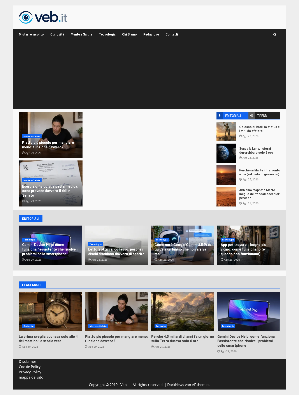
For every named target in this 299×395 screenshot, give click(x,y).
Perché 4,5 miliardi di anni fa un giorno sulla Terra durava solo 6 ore (182, 311)
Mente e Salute (81, 34)
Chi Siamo (129, 34)
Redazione (151, 34)
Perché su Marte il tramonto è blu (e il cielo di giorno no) (226, 175)
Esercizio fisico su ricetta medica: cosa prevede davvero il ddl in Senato (50, 191)
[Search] (274, 34)
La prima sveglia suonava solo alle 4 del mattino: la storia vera (50, 311)
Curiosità (57, 34)
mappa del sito (31, 377)
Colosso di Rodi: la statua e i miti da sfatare (226, 131)
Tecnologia (107, 34)
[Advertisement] (149, 76)
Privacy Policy (30, 372)
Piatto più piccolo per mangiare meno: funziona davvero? (48, 145)
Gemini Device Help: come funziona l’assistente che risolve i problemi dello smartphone (49, 249)
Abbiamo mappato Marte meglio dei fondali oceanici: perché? (226, 196)
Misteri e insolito (31, 34)
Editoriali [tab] (233, 115)
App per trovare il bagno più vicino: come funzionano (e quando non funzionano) (243, 249)
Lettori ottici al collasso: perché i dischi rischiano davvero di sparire (116, 251)
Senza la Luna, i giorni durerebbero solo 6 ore (226, 153)
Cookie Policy (29, 366)
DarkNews (175, 384)
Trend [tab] (262, 115)
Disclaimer (27, 361)
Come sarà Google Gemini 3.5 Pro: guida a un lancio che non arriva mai (183, 249)
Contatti (171, 34)
